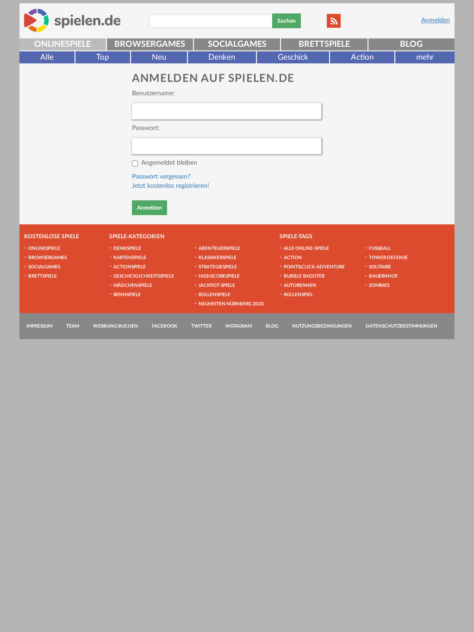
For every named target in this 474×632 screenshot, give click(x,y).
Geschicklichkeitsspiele (143, 276)
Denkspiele (127, 248)
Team (72, 326)
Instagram (238, 326)
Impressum (39, 326)
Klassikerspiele (218, 257)
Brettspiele (324, 44)
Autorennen (300, 285)
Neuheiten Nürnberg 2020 (231, 304)
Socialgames (237, 44)
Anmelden (435, 20)
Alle (47, 57)
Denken (221, 57)
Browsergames (149, 44)
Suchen (286, 21)
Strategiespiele (218, 267)
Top (102, 57)
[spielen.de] (72, 20)
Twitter (201, 326)
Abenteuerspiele (219, 248)
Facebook (164, 326)
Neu (159, 57)
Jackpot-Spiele (217, 285)
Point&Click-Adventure (314, 267)
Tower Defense (388, 257)
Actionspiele (129, 267)
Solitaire (380, 267)
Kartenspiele (129, 257)
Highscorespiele (219, 276)
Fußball (380, 248)
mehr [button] (425, 57)
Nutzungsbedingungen (322, 326)
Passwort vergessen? (161, 176)
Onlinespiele (62, 44)
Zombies (379, 285)
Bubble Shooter (304, 276)
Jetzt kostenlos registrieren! (170, 186)
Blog (411, 44)
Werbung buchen (115, 326)
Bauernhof (383, 276)
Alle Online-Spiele (306, 248)
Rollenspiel (298, 294)
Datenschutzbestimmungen (401, 326)
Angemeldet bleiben (169, 163)
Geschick (293, 57)
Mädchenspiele (132, 285)
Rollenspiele (215, 294)
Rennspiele (127, 294)
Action (362, 57)
